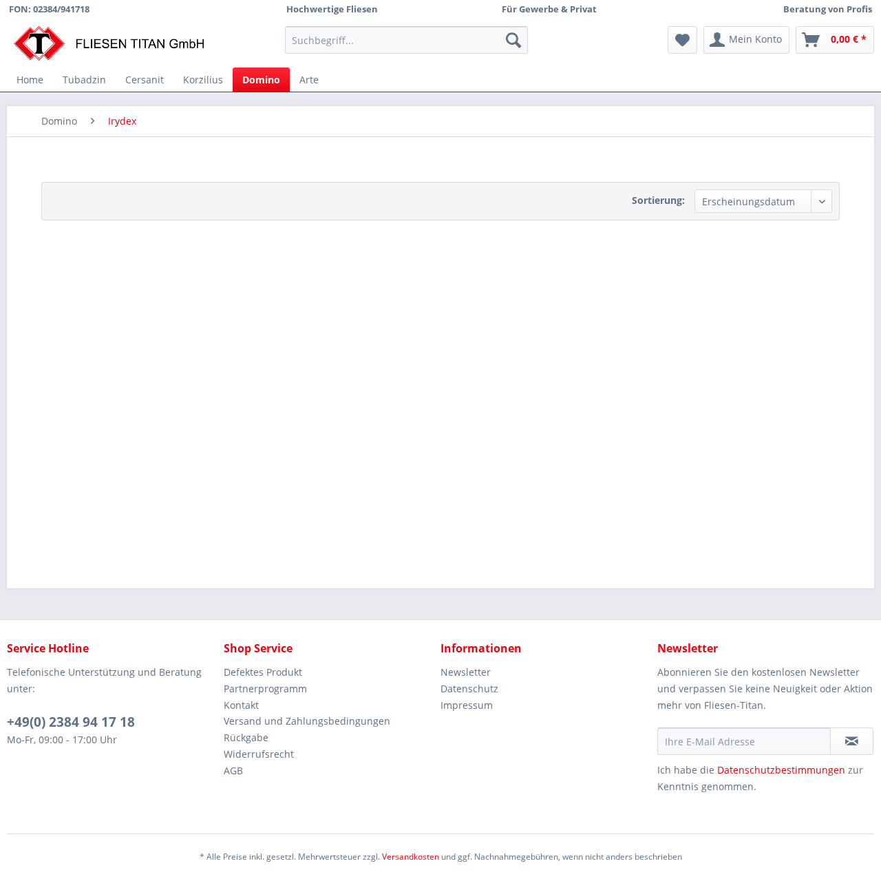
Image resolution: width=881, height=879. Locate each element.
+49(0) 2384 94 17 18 (71, 722)
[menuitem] (406, 40)
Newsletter (465, 672)
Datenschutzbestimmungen (781, 769)
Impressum (466, 705)
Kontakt (241, 705)
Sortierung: (658, 200)
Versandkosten (410, 856)
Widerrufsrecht (259, 754)
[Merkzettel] (682, 40)
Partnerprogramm (265, 688)
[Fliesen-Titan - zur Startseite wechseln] (109, 43)
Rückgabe (246, 737)
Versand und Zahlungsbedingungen (307, 720)
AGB (233, 770)
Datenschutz (469, 688)
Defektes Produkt (263, 672)
